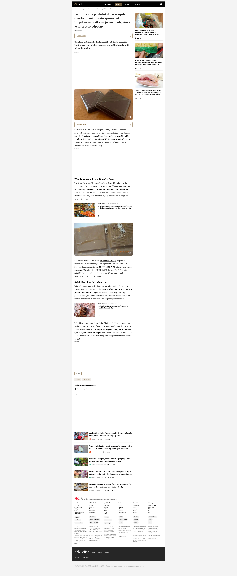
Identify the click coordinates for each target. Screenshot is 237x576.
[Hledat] (161, 4)
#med (120, 516)
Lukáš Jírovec (81, 36)
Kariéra (100, 552)
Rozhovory (91, 509)
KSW (149, 512)
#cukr (120, 522)
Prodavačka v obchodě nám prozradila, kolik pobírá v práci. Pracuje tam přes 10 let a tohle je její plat (111, 434)
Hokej (105, 510)
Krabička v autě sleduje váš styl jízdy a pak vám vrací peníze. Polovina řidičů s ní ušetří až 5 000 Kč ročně (80, 530)
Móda (134, 510)
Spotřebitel (92, 510)
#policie (77, 517)
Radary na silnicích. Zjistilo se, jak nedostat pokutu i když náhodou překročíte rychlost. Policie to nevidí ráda (95, 530)
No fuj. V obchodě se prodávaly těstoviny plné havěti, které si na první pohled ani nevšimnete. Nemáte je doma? (148, 62)
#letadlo (136, 519)
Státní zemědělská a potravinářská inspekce (113, 139)
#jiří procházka (152, 516)
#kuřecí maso (123, 519)
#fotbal (107, 517)
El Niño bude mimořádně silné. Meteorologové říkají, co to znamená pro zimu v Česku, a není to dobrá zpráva (139, 530)
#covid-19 (92, 516)
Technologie (92, 512)
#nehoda (77, 520)
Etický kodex (86, 557)
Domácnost (108, 4)
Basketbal (106, 505)
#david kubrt (78, 523)
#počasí (136, 516)
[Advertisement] (103, 67)
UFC (149, 510)
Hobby (118, 4)
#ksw (150, 519)
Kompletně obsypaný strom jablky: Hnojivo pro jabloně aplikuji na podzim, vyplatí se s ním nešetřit (109, 460)
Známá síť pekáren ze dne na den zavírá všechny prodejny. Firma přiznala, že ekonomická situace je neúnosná (139, 538)
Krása (134, 507)
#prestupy (107, 523)
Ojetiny (76, 509)
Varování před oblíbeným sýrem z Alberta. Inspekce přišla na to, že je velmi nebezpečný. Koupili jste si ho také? (110, 447)
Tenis (105, 513)
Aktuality (76, 505)
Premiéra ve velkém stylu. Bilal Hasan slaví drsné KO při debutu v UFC (154, 537)
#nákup (78, 379)
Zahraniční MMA (152, 505)
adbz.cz (76, 9)
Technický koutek (79, 512)
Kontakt (107, 552)
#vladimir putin (94, 522)
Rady (75, 510)
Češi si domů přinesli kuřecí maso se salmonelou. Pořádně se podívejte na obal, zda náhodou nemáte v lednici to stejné (148, 92)
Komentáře (92, 507)
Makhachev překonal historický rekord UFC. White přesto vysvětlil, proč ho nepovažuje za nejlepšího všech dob (154, 530)
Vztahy (135, 512)
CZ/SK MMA (151, 507)
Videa (149, 509)
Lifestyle (135, 509)
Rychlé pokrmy (122, 512)
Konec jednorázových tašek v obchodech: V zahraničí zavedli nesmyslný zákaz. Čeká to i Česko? (147, 32)
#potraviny (87, 379)
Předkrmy (120, 509)
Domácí (91, 505)
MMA (105, 512)
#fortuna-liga (108, 520)
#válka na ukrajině (95, 519)
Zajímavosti (77, 513)
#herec (136, 522)
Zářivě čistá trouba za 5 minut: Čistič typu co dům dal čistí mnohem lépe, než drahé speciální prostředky (110, 485)
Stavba (127, 4)
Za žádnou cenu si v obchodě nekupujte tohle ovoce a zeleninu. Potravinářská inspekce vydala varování (115, 207)
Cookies (77, 557)
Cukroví (120, 505)
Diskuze (88, 389)
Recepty (120, 510)
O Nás (93, 552)
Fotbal (105, 509)
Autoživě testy (78, 507)
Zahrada (137, 4)
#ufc (150, 522)
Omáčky (120, 507)
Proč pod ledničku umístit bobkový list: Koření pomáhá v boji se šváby (113, 307)
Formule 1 (106, 507)
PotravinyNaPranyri (108, 260)
